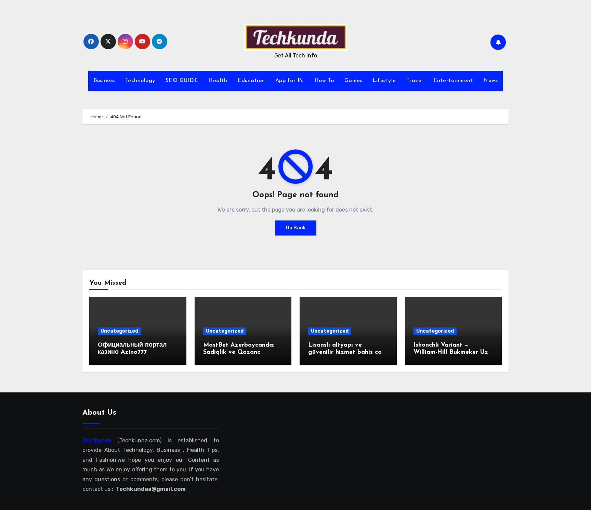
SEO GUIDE (182, 80)
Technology (140, 80)
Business (104, 80)
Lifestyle (384, 80)
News (490, 80)
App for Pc (289, 80)
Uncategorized (119, 331)
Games (353, 80)
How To (324, 80)
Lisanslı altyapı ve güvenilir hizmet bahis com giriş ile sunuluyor (347, 352)
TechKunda (96, 440)
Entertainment (453, 80)
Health (217, 80)
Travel (414, 80)
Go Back (295, 228)
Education (251, 80)
